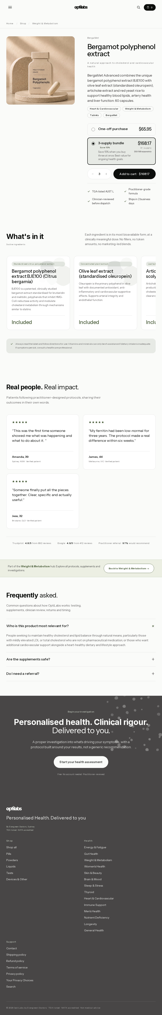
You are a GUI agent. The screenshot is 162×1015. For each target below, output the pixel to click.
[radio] (121, 129)
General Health (94, 930)
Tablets (94, 115)
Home (9, 23)
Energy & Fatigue (95, 847)
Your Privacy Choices (19, 980)
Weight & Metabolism (45, 23)
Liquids (10, 866)
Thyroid (89, 892)
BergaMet (111, 115)
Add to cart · (134, 174)
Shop (23, 23)
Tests (9, 873)
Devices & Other (16, 879)
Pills (8, 854)
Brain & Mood (93, 879)
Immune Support (95, 905)
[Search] (138, 7)
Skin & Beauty (93, 873)
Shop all (11, 847)
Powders (12, 860)
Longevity (90, 924)
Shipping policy (16, 954)
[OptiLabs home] (81, 7)
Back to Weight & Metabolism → (129, 568)
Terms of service (17, 967)
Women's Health (94, 866)
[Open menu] (10, 7)
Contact (11, 948)
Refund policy (15, 961)
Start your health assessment (80, 762)
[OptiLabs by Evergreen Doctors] (53, 808)
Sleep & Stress (93, 885)
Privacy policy (15, 974)
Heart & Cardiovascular (104, 108)
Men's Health (92, 911)
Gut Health (91, 854)
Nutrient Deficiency (96, 917)
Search (11, 986)
